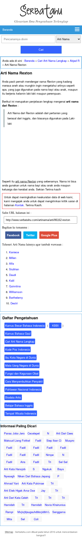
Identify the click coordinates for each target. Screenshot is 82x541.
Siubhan (14, 269)
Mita (9, 519)
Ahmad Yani (11, 483)
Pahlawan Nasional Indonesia (23, 389)
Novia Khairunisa (55, 505)
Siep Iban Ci (53, 440)
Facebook (13, 235)
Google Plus (49, 235)
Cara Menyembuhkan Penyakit (24, 381)
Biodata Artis (13, 397)
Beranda (8, 30)
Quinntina (15, 286)
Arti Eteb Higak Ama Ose (19, 490)
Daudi (12, 275)
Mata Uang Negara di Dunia (22, 365)
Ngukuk (47, 469)
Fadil (38, 440)
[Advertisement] (41, 153)
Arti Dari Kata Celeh (16, 498)
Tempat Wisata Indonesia (20, 413)
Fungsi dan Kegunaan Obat (21, 373)
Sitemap (9, 531)
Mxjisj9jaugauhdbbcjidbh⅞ (33, 512)
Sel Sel (63, 462)
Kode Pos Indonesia (17, 349)
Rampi (9, 512)
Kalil (11, 280)
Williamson (15, 292)
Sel (23, 519)
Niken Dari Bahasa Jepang (34, 476)
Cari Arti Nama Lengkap (52, 61)
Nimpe (50, 455)
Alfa (11, 263)
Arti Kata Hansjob (14, 469)
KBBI (55, 325)
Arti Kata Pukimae (33, 483)
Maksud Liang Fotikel (17, 440)
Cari (41, 49)
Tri (49, 462)
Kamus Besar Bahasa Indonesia (25, 325)
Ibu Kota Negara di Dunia (20, 357)
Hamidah (9, 505)
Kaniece (14, 252)
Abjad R (74, 61)
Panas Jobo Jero (14, 433)
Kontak (19, 205)
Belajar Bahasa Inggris (19, 405)
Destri (14, 303)
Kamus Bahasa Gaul (17, 333)
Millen (12, 258)
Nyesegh (9, 476)
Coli (36, 519)
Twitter (30, 235)
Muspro (69, 440)
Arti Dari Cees (64, 433)
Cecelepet (34, 433)
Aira (22, 462)
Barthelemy (16, 298)
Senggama (58, 512)
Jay (43, 490)
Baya (60, 469)
